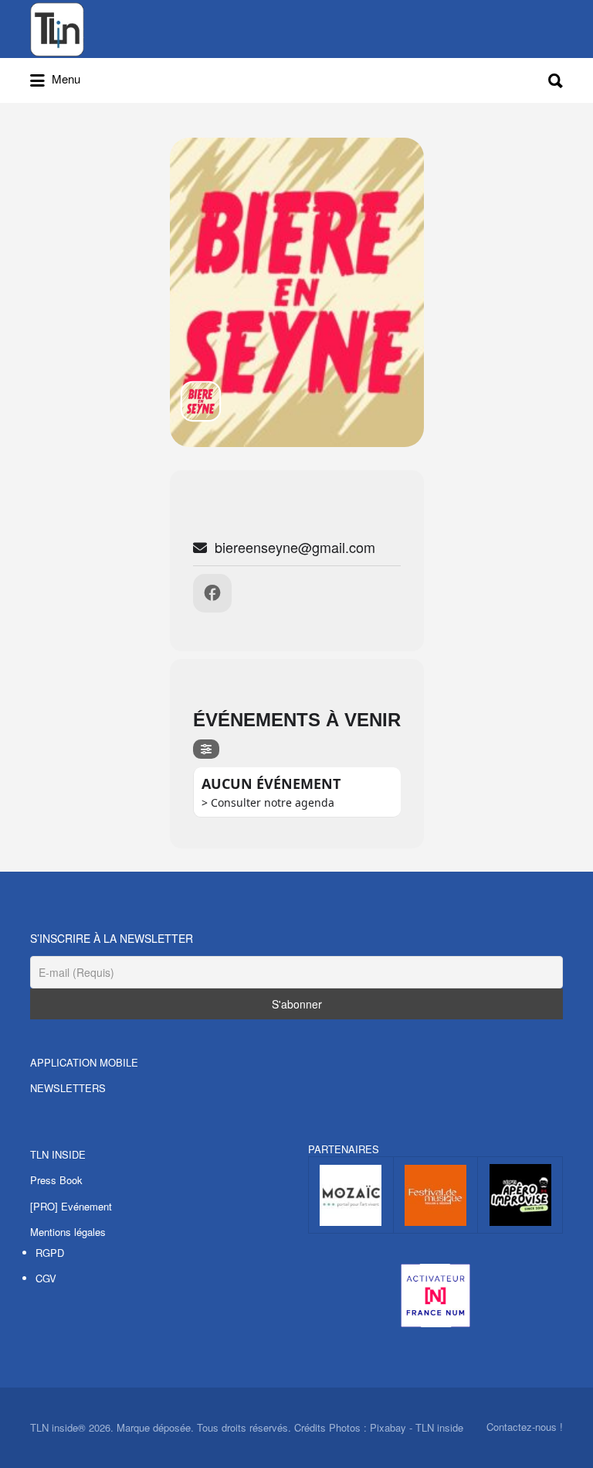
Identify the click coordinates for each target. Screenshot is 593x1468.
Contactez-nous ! (524, 1426)
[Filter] (206, 749)
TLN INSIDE (58, 1154)
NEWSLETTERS (68, 1088)
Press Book (56, 1180)
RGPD (50, 1252)
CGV (46, 1278)
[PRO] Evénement (71, 1206)
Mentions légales (68, 1231)
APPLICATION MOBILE (84, 1062)
